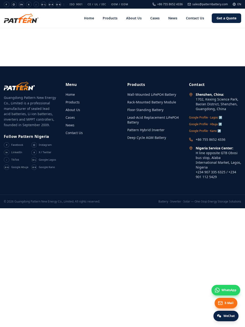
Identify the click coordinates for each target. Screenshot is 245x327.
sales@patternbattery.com (210, 4)
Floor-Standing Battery (145, 109)
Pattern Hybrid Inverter (146, 130)
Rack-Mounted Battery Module (151, 102)
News (172, 18)
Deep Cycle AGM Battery (146, 137)
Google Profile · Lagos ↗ (205, 117)
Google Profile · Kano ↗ (205, 131)
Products (110, 18)
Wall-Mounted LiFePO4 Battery (151, 94)
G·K (58, 4)
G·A (51, 4)
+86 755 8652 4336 (170, 4)
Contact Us (195, 18)
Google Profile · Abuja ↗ (205, 124)
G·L (43, 4)
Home (89, 18)
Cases (155, 18)
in (21, 4)
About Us (134, 18)
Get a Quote (226, 18)
